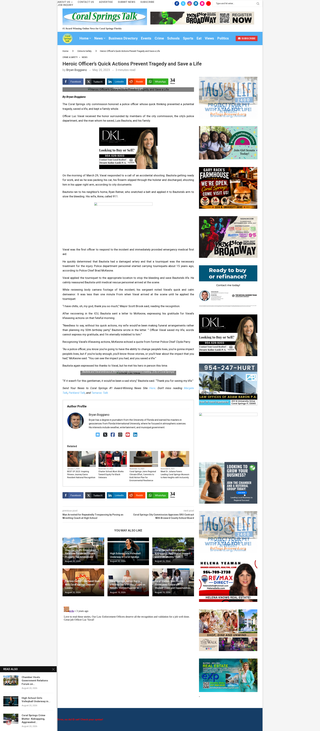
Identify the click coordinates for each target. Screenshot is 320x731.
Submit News (126, 2)
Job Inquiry (65, 5)
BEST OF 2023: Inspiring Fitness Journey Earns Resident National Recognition (81, 474)
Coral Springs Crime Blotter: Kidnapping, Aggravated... (33, 719)
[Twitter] (183, 3)
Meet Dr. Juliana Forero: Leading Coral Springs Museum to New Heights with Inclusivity (175, 474)
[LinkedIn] (135, 435)
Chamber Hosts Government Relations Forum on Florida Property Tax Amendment (80, 553)
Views (209, 38)
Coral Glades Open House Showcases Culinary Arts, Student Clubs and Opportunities (172, 584)
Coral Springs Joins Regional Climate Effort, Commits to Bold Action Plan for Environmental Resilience (143, 476)
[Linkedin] (196, 3)
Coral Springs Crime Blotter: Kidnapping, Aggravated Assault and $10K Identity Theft (172, 553)
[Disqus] (128, 647)
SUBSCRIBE (248, 38)
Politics (223, 38)
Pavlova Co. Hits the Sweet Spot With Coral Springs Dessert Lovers (82, 584)
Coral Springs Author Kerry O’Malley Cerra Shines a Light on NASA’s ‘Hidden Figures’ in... (127, 584)
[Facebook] (176, 3)
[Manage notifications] (8, 722)
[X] (105, 435)
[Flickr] (202, 3)
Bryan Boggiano (76, 70)
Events (146, 38)
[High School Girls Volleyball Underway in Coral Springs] (10, 701)
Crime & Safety (84, 51)
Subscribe (147, 2)
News (98, 38)
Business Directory (123, 38)
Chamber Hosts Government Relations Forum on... (35, 681)
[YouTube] (128, 435)
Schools (173, 38)
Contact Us (86, 2)
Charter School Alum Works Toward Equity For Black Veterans (111, 474)
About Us (64, 2)
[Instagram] (189, 3)
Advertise (106, 2)
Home (84, 38)
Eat (199, 38)
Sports (188, 38)
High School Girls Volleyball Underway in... (36, 700)
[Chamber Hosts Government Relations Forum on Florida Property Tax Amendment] (10, 681)
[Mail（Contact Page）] (98, 435)
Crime (159, 38)
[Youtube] (208, 3)
